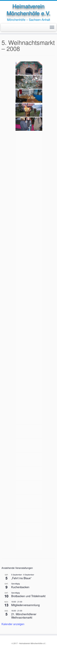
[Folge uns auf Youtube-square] (6, 27)
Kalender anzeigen (13, 624)
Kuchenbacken (20, 587)
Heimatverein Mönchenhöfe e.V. (28, 9)
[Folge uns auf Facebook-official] (3, 27)
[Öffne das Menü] (52, 27)
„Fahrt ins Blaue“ (21, 578)
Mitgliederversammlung (25, 605)
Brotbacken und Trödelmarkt (28, 596)
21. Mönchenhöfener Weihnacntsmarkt (23, 615)
